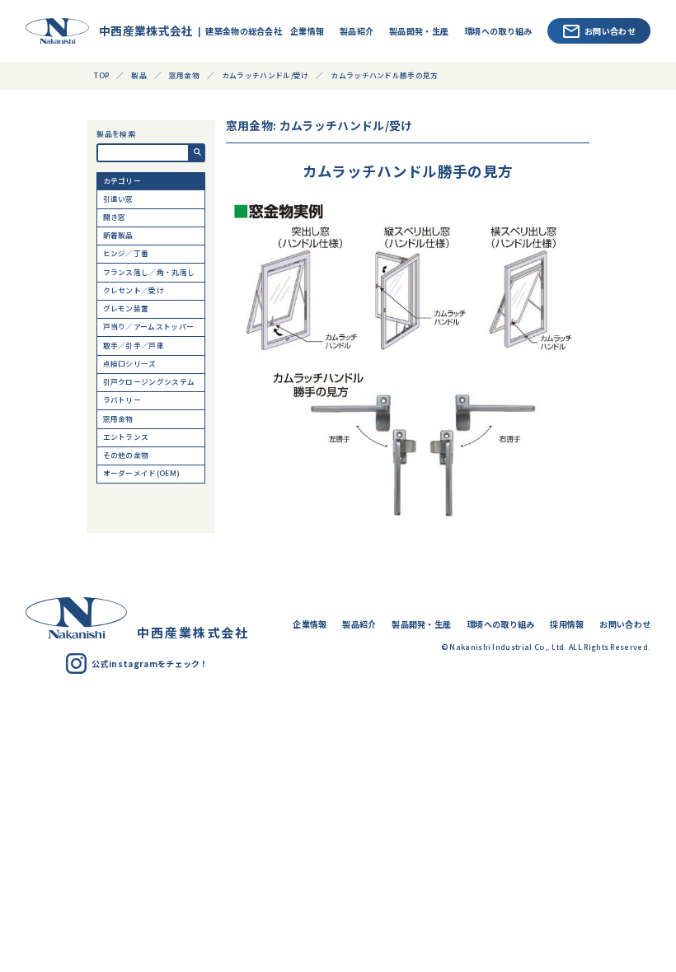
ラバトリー (122, 400)
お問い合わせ (610, 31)
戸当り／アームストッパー (149, 326)
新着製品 (118, 235)
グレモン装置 (126, 308)
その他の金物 (126, 455)
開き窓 (114, 217)
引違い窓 (118, 199)
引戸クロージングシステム (149, 381)
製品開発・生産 (418, 31)
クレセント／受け (134, 290)
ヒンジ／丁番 (126, 253)
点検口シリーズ (130, 363)
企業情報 (307, 31)
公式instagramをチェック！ (150, 663)
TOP (101, 75)
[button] (197, 152)
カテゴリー (122, 180)
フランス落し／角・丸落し (149, 272)
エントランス (126, 437)
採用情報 (567, 624)
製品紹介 (356, 31)
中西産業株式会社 (138, 30)
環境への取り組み (498, 31)
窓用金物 (118, 419)
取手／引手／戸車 (134, 345)
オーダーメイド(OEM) (142, 473)
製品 (139, 75)
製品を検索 (115, 134)
